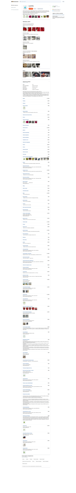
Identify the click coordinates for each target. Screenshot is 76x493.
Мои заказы (14, 7)
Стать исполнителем (15, 9)
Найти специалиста (15, 5)
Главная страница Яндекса (11, 1)
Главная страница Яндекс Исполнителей (14, 1)
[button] (31, 9)
